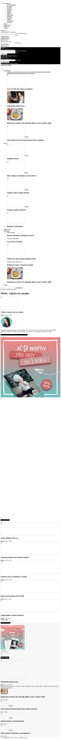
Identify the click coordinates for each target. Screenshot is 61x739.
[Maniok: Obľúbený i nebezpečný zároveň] (11, 232)
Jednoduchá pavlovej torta (16, 106)
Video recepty (7, 25)
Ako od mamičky (11, 5)
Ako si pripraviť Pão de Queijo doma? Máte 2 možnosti (25, 140)
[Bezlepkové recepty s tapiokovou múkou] (14, 261)
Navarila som (7, 3)
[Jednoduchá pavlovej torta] (15, 102)
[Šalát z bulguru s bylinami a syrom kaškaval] (17, 172)
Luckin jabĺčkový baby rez (9, 538)
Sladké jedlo (10, 15)
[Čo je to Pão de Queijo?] (13, 238)
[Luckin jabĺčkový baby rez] (30, 535)
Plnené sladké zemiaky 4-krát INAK (12, 596)
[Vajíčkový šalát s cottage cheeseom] (17, 189)
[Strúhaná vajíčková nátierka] (17, 206)
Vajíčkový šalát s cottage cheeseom (18, 193)
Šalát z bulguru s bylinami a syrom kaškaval (21, 175)
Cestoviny (9, 7)
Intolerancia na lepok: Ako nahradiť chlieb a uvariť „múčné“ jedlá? (29, 123)
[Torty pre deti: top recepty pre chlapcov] (15, 85)
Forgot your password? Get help (9, 55)
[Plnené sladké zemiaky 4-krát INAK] (30, 592)
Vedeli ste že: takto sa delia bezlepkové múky (21, 259)
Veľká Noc (10, 17)
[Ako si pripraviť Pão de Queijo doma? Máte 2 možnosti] (17, 137)
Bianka (2, 315)
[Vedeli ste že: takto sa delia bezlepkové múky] (15, 255)
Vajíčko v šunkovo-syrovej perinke (12, 312)
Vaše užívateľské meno (21, 33)
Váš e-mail (18, 43)
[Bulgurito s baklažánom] (15, 223)
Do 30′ (5, 23)
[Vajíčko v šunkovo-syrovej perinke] (9, 309)
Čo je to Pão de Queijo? (14, 241)
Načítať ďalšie (4, 619)
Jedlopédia (6, 26)
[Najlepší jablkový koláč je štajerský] (30, 612)
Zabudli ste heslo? (5, 38)
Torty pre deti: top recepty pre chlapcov (20, 89)
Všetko (9, 72)
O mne (5, 28)
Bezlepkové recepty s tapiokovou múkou (20, 265)
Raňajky (9, 13)
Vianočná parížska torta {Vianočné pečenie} (15, 557)
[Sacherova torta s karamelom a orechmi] (30, 573)
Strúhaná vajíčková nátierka (16, 210)
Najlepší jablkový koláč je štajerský (12, 615)
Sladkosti (9, 16)
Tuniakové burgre (13, 158)
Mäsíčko (9, 10)
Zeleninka (9, 22)
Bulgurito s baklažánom (15, 226)
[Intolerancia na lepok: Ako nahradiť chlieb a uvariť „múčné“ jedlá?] (15, 120)
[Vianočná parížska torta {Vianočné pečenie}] (30, 554)
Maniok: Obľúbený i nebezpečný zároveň (20, 235)
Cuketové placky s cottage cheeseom (12, 721)
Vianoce (9, 19)
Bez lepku (9, 6)
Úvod (2, 289)
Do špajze (9, 9)
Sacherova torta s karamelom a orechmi (14, 576)
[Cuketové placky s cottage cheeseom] (7, 718)
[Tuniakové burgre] (17, 155)
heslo (16, 35)
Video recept (10, 20)
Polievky (9, 12)
